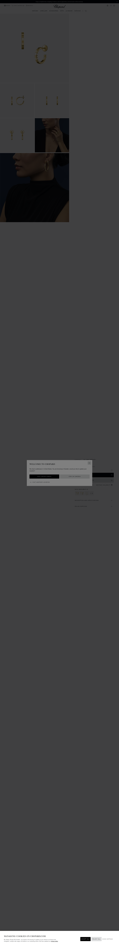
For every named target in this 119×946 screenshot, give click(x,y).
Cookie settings (107, 939)
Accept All (85, 939)
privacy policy (54, 941)
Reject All (96, 939)
